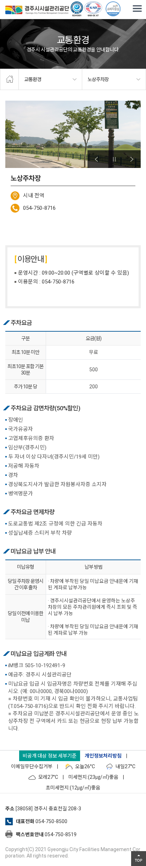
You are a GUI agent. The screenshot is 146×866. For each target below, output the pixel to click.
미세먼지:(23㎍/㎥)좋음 (93, 777)
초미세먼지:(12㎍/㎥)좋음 (73, 788)
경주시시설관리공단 (37, 10)
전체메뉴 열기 (137, 9)
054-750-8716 (39, 208)
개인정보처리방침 (103, 756)
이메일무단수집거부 (31, 766)
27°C (125, 766)
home (9, 79)
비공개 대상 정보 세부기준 (50, 756)
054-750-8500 (51, 821)
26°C (85, 766)
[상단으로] (138, 858)
